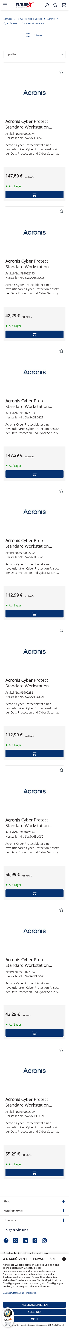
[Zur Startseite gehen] (25, 4)
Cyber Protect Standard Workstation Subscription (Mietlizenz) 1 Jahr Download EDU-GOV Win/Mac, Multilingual (31, 962)
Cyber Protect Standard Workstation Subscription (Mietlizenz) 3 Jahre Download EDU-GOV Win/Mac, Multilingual (31, 543)
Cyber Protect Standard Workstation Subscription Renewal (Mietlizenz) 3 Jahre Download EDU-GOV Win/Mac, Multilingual (34, 683)
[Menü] (5, 5)
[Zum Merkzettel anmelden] (61, 72)
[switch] (8, 1324)
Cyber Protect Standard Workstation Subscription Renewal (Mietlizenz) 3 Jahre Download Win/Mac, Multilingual (34, 124)
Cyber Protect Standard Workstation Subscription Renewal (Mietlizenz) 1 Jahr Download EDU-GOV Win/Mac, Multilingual (33, 263)
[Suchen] (46, 5)
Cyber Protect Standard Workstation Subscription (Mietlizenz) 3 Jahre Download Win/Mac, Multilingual (31, 403)
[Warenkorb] (63, 5)
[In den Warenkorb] (34, 194)
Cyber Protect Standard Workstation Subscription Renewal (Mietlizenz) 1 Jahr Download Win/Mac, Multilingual (33, 822)
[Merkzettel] (55, 5)
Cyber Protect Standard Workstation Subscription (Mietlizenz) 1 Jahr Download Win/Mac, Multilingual (31, 1102)
